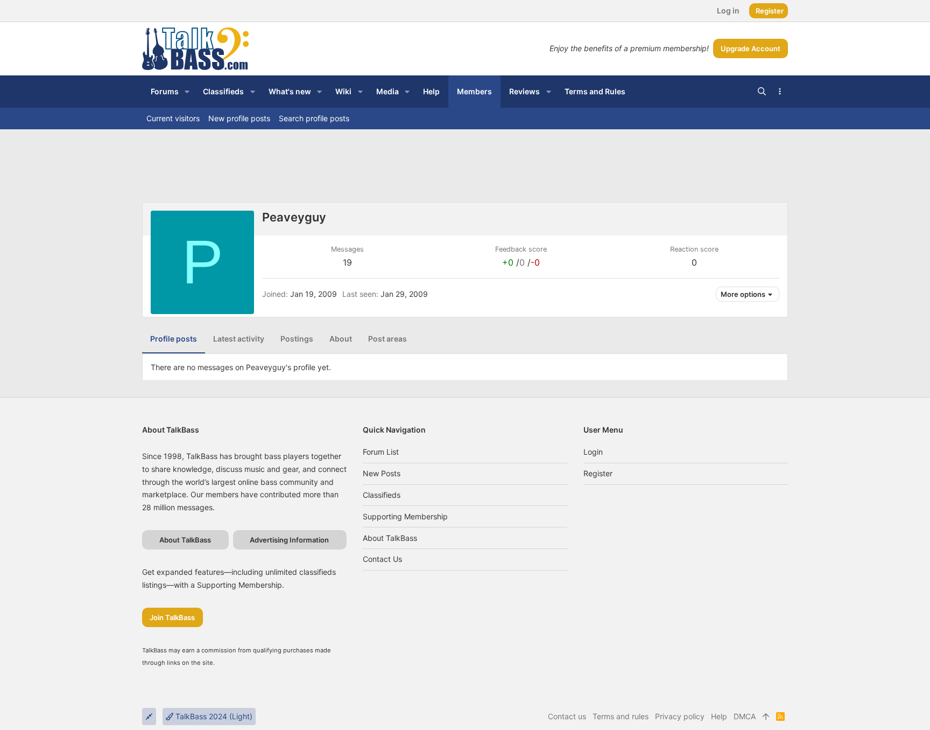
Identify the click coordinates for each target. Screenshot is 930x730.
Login (593, 451)
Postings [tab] (296, 338)
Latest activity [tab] (238, 338)
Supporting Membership (405, 516)
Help (719, 716)
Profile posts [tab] (173, 338)
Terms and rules (621, 716)
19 (347, 262)
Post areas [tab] (387, 338)
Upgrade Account (750, 48)
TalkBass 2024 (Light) (212, 716)
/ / (521, 262)
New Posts (381, 473)
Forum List (381, 451)
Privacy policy (679, 716)
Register (597, 473)
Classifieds (381, 494)
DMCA (745, 716)
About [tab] (340, 338)
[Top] (766, 716)
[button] (187, 91)
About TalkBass (390, 538)
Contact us (382, 559)
